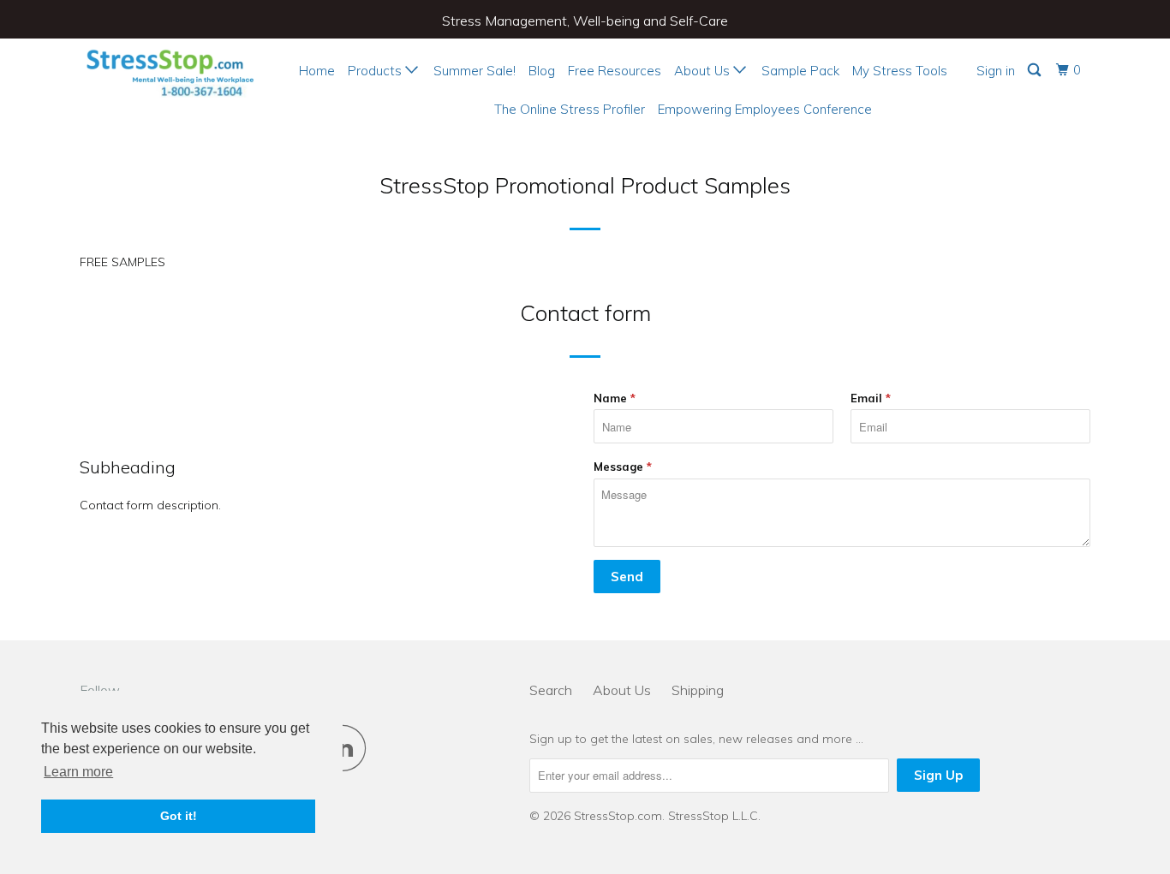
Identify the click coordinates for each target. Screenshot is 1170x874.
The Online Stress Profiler (569, 109)
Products (376, 70)
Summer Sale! (474, 70)
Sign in (995, 70)
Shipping (698, 690)
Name (615, 398)
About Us (703, 70)
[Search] (1035, 70)
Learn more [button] (78, 771)
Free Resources (614, 70)
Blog (541, 70)
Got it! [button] (178, 816)
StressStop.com (618, 815)
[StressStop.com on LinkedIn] (347, 747)
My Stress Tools (899, 70)
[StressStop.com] (167, 70)
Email (871, 398)
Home (317, 70)
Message (623, 466)
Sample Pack (800, 70)
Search (550, 690)
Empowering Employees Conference (765, 109)
